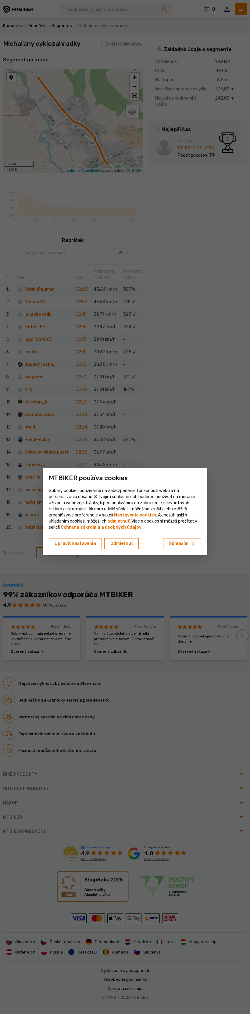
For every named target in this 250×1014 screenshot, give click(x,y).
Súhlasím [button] (182, 544)
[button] (118, 521)
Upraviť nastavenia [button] (75, 543)
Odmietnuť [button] (121, 543)
